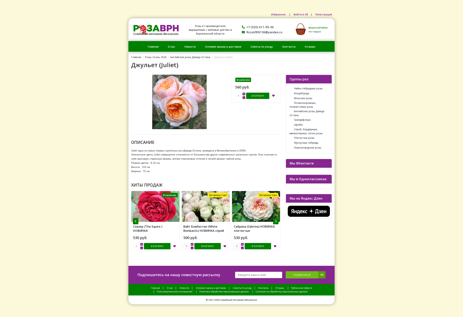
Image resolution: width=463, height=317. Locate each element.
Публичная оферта (301, 287)
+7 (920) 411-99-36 (260, 27)
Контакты (289, 46)
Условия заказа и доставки (223, 46)
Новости (190, 46)
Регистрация (323, 14)
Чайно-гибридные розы (308, 88)
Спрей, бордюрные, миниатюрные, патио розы (306, 131)
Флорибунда (301, 93)
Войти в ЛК (301, 14)
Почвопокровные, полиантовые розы (303, 104)
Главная (153, 46)
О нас (171, 46)
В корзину (258, 95)
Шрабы (298, 124)
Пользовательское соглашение (175, 291)
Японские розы (303, 98)
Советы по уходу (261, 46)
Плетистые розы (304, 138)
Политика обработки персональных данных (224, 291)
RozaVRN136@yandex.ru (264, 32)
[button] (135, 221)
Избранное (278, 14)
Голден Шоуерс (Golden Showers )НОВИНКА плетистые (251, 231)
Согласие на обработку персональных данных (282, 291)
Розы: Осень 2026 (156, 57)
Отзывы (310, 46)
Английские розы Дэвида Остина (190, 57)
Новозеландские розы (307, 147)
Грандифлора (302, 119)
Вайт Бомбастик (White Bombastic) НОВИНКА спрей (153, 229)
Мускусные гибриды (306, 142)
